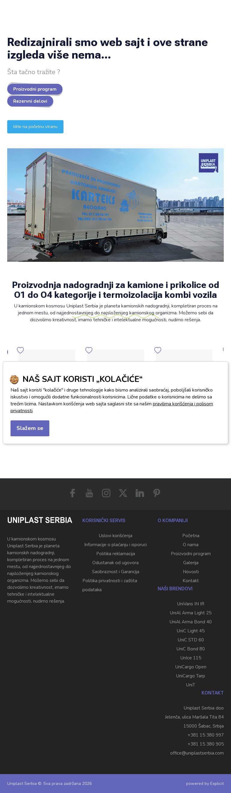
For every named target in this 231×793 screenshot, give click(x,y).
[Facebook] (72, 493)
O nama (191, 545)
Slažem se (30, 428)
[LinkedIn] (140, 493)
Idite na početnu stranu (35, 126)
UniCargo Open (190, 667)
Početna (190, 536)
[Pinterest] (157, 493)
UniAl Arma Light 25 (190, 613)
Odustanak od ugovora (115, 563)
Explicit (217, 783)
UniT (190, 685)
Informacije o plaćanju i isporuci (115, 545)
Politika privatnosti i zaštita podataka (109, 585)
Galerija (191, 563)
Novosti (191, 572)
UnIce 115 (190, 658)
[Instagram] (106, 493)
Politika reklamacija (115, 554)
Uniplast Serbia (22, 783)
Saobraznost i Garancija (115, 572)
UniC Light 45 (191, 631)
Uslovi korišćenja (115, 536)
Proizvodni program (35, 89)
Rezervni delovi (30, 101)
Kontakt (191, 581)
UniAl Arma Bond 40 (191, 622)
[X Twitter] (123, 493)
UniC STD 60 (191, 640)
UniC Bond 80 (191, 649)
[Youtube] (89, 493)
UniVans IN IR (190, 604)
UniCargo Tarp (190, 676)
